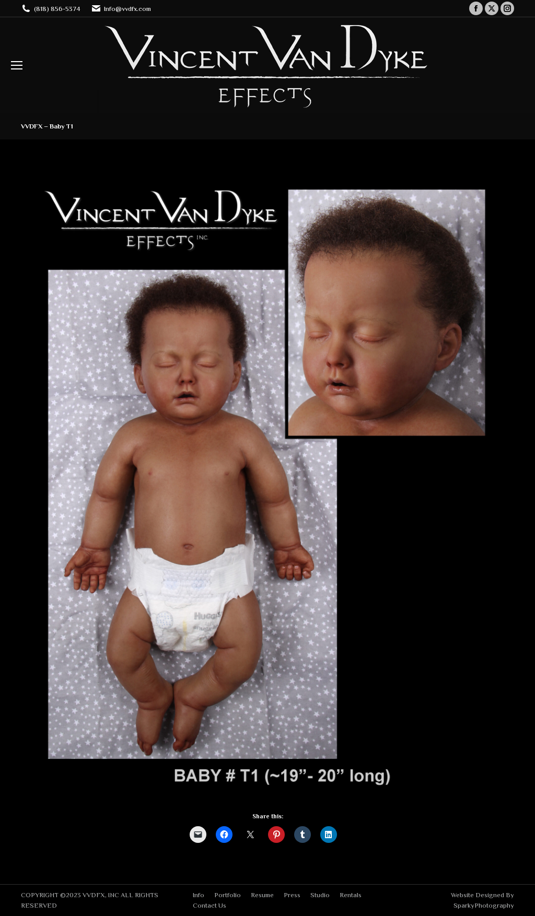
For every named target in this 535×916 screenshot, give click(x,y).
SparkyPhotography (483, 905)
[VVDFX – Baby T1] (267, 485)
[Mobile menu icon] (16, 65)
